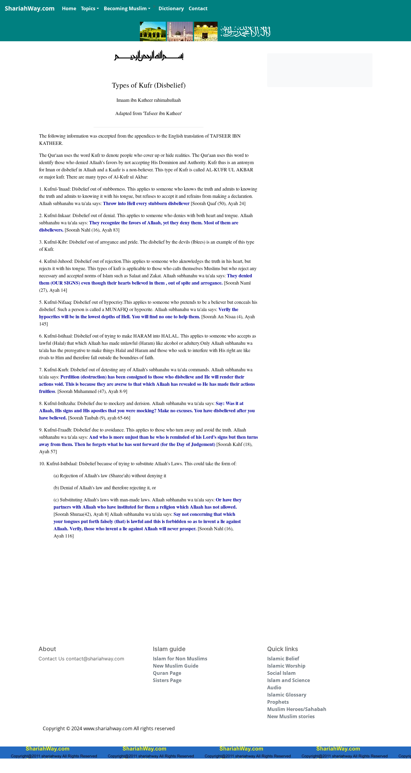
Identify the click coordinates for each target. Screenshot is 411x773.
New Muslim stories (291, 716)
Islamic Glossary (286, 694)
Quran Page (167, 673)
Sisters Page (167, 680)
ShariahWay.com (30, 8)
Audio (274, 687)
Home (69, 8)
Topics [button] (88, 8)
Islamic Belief (283, 658)
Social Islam (281, 673)
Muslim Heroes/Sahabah (296, 709)
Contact (198, 8)
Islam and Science (288, 680)
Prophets (278, 702)
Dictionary (171, 8)
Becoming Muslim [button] (125, 8)
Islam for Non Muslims (180, 658)
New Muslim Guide (175, 665)
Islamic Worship (286, 665)
